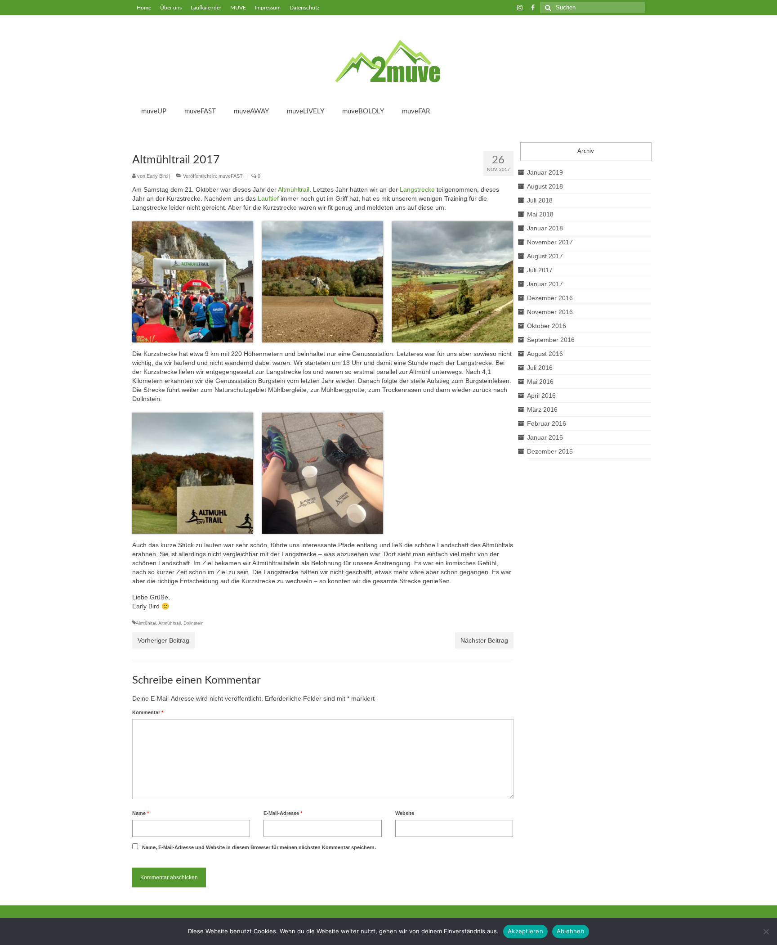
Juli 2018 (540, 200)
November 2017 (550, 242)
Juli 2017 (540, 270)
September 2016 (551, 339)
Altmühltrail (293, 189)
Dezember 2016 (550, 298)
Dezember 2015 (550, 451)
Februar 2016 (546, 423)
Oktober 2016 (546, 325)
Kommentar (147, 712)
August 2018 (545, 186)
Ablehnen (571, 931)
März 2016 (542, 409)
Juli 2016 (540, 367)
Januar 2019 (545, 172)
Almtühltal (146, 623)
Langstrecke (417, 189)
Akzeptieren (525, 931)
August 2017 (545, 256)
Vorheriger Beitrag (163, 640)
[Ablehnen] (765, 931)
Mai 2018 (540, 214)
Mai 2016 (540, 381)
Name (140, 813)
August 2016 (545, 353)
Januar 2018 (545, 228)
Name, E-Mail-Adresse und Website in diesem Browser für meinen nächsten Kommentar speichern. (259, 847)
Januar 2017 (545, 284)
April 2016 (541, 395)
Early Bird (157, 176)
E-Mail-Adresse (282, 813)
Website (404, 813)
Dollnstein (193, 623)
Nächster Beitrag (484, 640)
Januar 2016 (545, 437)
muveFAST (231, 176)
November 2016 (550, 311)
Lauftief (268, 198)
